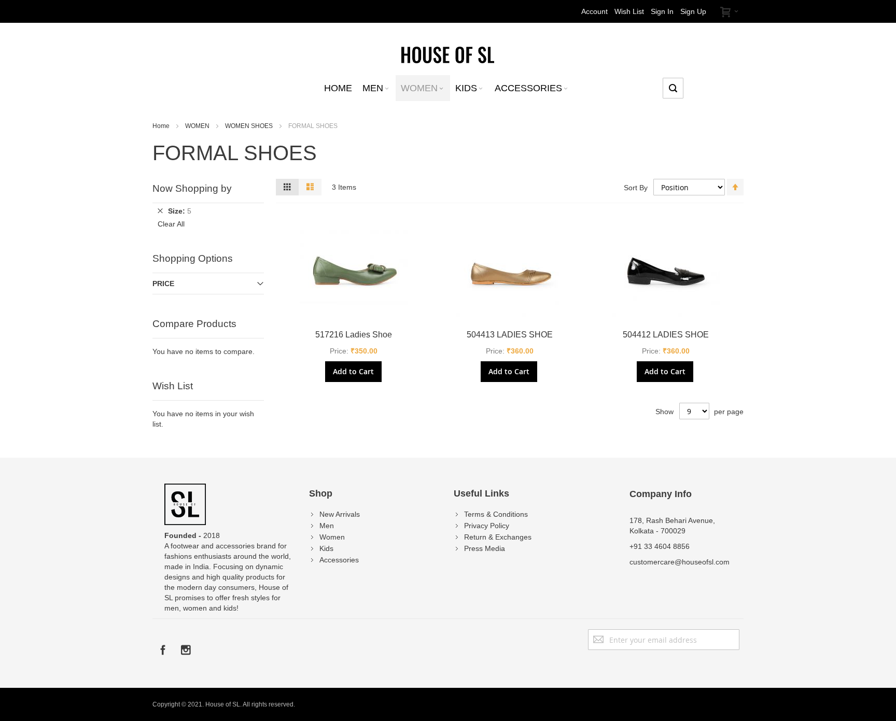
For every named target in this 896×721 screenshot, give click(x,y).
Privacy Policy (486, 525)
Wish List (629, 11)
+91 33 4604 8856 (659, 546)
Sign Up (693, 11)
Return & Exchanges (497, 537)
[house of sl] (447, 54)
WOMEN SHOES (249, 126)
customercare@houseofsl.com (679, 562)
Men (326, 525)
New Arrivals (339, 514)
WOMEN (198, 126)
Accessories (339, 560)
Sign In (662, 11)
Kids (326, 548)
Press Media (484, 548)
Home (161, 126)
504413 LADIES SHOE (510, 334)
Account (594, 11)
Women (332, 537)
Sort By (636, 187)
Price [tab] (163, 283)
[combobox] (673, 88)
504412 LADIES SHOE (666, 334)
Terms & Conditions (496, 514)
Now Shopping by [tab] (192, 188)
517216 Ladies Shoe (353, 334)
